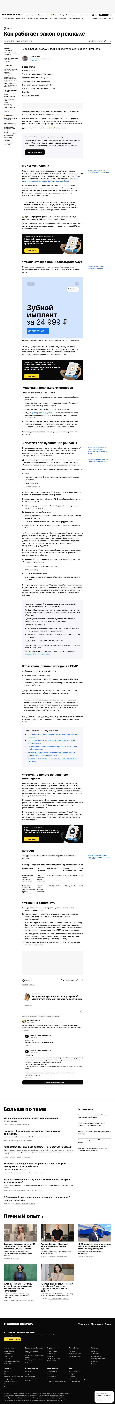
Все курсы (28, 1362)
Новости (28, 1371)
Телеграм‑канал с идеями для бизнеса (12, 1362)
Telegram (82, 1324)
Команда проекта (74, 1371)
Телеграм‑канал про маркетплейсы (53, 1359)
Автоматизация (96, 1356)
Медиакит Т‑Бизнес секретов (78, 1379)
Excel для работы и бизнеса (34, 1360)
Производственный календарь (13, 1376)
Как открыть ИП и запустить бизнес (34, 1356)
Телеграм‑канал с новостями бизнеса (34, 1380)
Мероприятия (51, 1376)
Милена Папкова (33, 1020)
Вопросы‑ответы (9, 1356)
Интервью (72, 1351)
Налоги (6, 1371)
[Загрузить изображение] (81, 1012)
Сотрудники (95, 1354)
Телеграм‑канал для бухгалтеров (10, 1385)
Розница (50, 1356)
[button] (93, 15)
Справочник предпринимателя (56, 1381)
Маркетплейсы (52, 1351)
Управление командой (98, 1359)
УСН (5, 1374)
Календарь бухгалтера (11, 1379)
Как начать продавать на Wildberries (32, 1352)
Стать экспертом (74, 1381)
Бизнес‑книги (51, 1374)
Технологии (51, 1379)
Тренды (27, 1374)
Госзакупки (94, 1361)
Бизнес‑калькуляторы (10, 1381)
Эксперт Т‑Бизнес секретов (40, 1035)
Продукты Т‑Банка (75, 1374)
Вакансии (72, 1376)
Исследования (30, 1376)
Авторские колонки (75, 1354)
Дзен (107, 1324)
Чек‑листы (7, 1359)
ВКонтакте (96, 1324)
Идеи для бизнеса (9, 1351)
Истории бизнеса (74, 1356)
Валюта (93, 1364)
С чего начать (8, 1354)
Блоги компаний (52, 1371)
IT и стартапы (51, 1354)
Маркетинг (94, 1351)
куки (106, 1393)
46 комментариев (96, 41)
